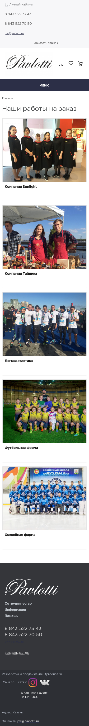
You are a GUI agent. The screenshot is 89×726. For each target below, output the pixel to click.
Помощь (11, 616)
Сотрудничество (18, 603)
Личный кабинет (21, 4)
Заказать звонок (46, 43)
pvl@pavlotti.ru (14, 33)
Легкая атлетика (19, 361)
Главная (7, 98)
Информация (15, 610)
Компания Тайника (21, 273)
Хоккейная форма (20, 535)
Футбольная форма (21, 448)
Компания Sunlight (21, 186)
